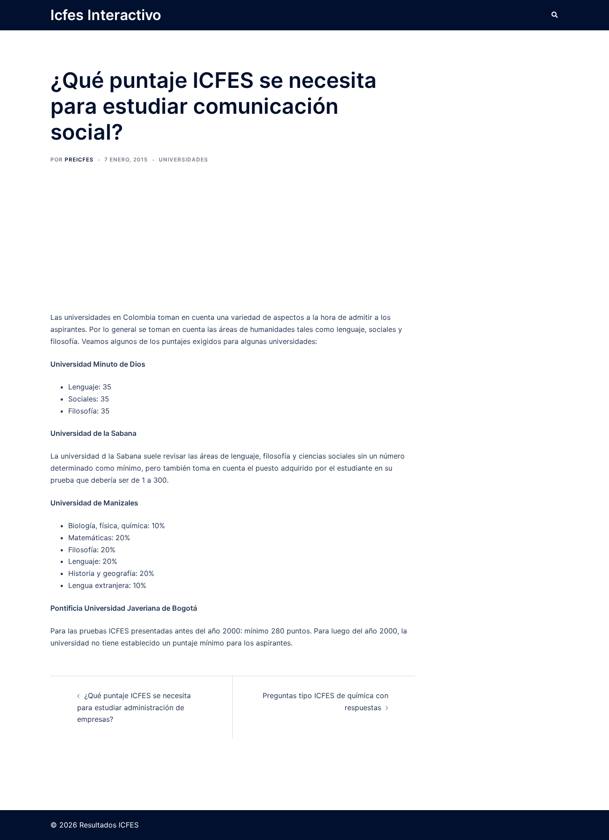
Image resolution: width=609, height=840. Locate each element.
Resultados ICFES (109, 824)
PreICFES (79, 159)
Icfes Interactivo (105, 15)
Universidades (183, 159)
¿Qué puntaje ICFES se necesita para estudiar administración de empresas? (134, 707)
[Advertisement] (232, 244)
